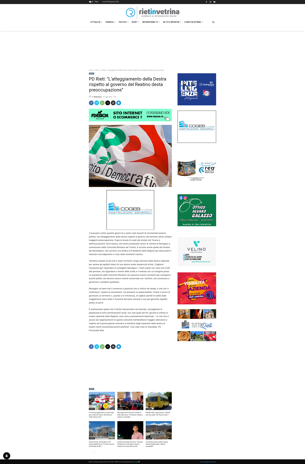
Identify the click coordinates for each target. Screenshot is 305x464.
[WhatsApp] (102, 103)
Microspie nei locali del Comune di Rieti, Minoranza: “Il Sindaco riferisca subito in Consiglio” (129, 415)
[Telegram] (118, 103)
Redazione (98, 97)
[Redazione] (90, 97)
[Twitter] (96, 103)
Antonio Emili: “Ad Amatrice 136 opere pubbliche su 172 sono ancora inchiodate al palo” (101, 444)
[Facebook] (206, 2)
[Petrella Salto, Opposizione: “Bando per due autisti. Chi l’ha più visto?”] (159, 401)
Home (91, 70)
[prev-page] (90, 452)
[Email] (107, 103)
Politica (97, 70)
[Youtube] (214, 2)
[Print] (113, 103)
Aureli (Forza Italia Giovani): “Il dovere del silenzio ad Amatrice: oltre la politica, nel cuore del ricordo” (130, 444)
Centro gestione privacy (208, 462)
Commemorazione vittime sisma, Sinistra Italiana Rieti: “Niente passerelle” (157, 444)
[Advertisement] (152, 48)
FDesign (135, 462)
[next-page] (94, 452)
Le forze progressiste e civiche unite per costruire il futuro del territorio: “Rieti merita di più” (101, 415)
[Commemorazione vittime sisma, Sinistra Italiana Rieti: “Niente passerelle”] (159, 430)
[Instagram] (210, 2)
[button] (213, 22)
